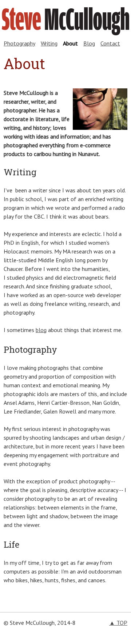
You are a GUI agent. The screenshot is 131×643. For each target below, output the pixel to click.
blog (41, 330)
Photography (19, 43)
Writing (49, 43)
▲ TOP (118, 622)
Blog (89, 43)
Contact (110, 43)
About (70, 43)
